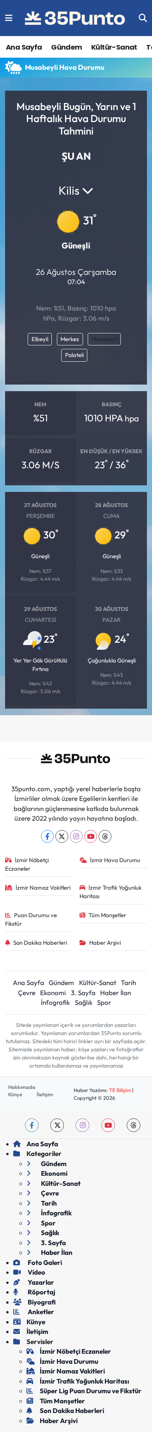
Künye (15, 1094)
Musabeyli (104, 339)
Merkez (69, 339)
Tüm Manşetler (107, 915)
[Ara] (143, 18)
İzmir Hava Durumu (115, 860)
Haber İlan (115, 993)
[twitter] (57, 1125)
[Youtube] (90, 836)
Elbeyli (40, 339)
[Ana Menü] (8, 18)
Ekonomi (53, 993)
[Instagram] (76, 836)
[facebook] (32, 1125)
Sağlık (83, 1002)
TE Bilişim (120, 1090)
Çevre (26, 993)
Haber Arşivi (105, 942)
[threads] (133, 1125)
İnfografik (55, 1002)
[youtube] (108, 1125)
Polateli (74, 355)
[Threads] (105, 836)
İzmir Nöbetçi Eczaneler (27, 864)
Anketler (40, 1312)
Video (36, 1272)
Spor (104, 1002)
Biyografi (41, 1302)
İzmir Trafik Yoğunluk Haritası (111, 892)
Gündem (66, 47)
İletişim (45, 1094)
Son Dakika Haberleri (40, 942)
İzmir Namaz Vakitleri (43, 887)
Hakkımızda (21, 1087)
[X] (61, 836)
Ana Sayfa (24, 47)
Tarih (128, 982)
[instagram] (82, 1125)
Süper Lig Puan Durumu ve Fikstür (90, 1391)
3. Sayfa (83, 993)
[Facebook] (47, 836)
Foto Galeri (44, 1262)
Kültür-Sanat (114, 47)
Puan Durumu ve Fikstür (31, 919)
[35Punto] (75, 18)
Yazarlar (40, 1282)
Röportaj (41, 1292)
